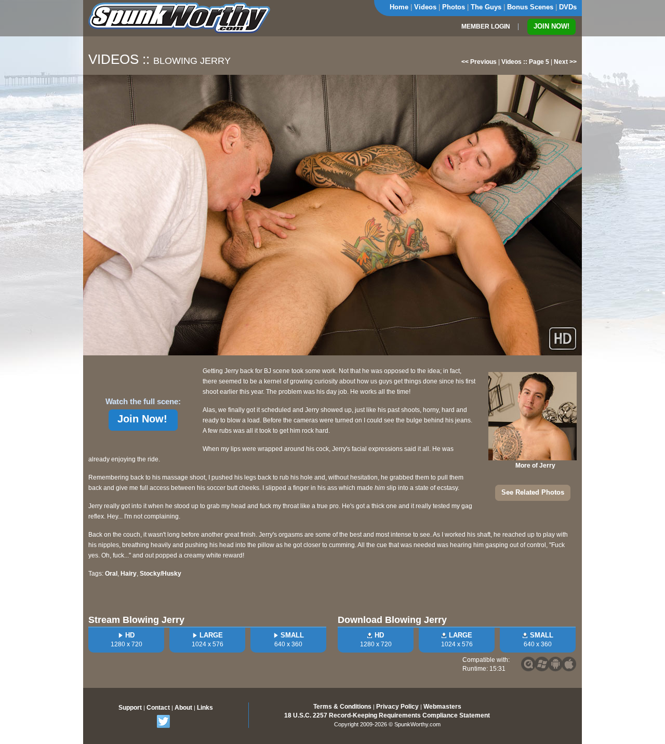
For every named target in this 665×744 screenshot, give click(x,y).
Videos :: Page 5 (525, 61)
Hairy (129, 573)
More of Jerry (535, 465)
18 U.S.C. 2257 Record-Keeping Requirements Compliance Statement (387, 715)
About (183, 707)
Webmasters (442, 706)
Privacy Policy (397, 706)
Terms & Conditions (342, 706)
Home (399, 7)
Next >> (565, 61)
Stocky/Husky (160, 573)
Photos (453, 7)
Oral (111, 573)
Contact (158, 707)
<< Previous (479, 61)
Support (130, 707)
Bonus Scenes (530, 7)
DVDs (568, 7)
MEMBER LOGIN (485, 26)
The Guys (486, 7)
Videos (425, 7)
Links (205, 707)
